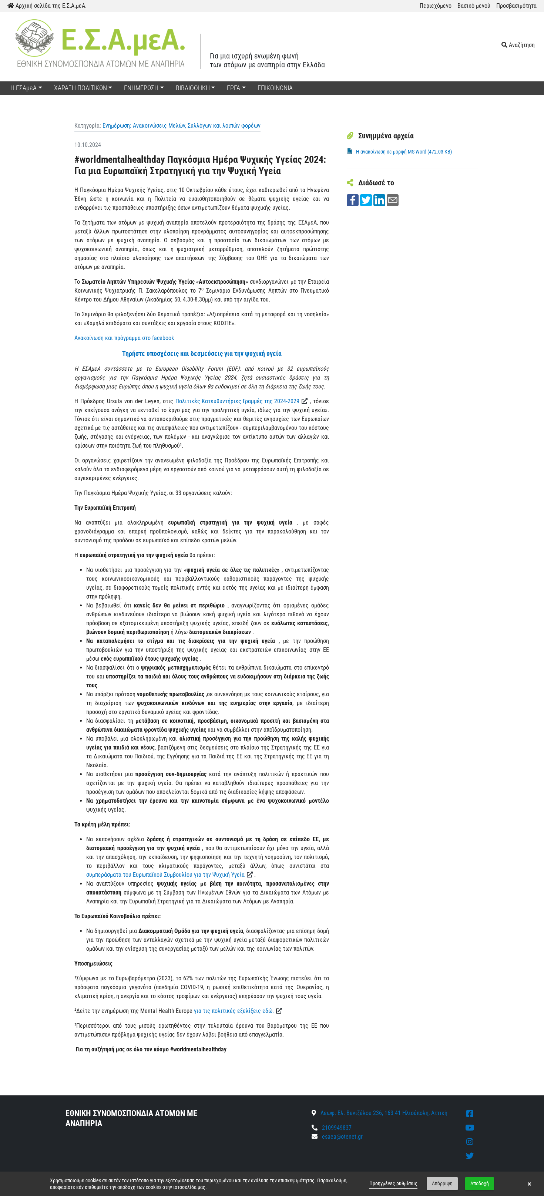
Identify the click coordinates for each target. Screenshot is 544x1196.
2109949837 (336, 1127)
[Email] (393, 199)
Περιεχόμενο (435, 5)
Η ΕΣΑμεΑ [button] (23, 88)
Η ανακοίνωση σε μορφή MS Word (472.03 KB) (404, 152)
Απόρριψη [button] (442, 1183)
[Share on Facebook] (353, 199)
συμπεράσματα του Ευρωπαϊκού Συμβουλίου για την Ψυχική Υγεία (165, 874)
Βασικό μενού (473, 5)
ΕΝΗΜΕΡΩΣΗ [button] (141, 88)
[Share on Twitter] (366, 199)
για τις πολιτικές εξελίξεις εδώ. (234, 1010)
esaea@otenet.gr (342, 1136)
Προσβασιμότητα (516, 5)
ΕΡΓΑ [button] (233, 88)
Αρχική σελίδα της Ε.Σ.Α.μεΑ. (50, 5)
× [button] (529, 1183)
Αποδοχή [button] (479, 1183)
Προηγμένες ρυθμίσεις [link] (393, 1183)
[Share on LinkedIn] (379, 199)
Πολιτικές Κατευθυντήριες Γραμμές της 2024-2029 (237, 401)
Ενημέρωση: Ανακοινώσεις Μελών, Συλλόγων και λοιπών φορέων (182, 125)
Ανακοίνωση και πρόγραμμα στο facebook (124, 337)
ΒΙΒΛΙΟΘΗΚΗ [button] (193, 88)
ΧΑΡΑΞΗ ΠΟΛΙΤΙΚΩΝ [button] (80, 88)
